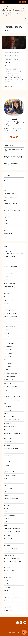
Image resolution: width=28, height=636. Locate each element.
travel (5, 573)
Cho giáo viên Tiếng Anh (10, 203)
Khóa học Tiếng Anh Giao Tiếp (12, 420)
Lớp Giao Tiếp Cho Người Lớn (12, 210)
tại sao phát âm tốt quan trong (12, 528)
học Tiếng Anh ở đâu (9, 376)
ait (4, 260)
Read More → (8, 86)
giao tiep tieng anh (9, 343)
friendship (6, 333)
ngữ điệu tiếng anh (9, 472)
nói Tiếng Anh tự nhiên (10, 475)
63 (4, 183)
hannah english (8, 353)
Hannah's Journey (9, 7)
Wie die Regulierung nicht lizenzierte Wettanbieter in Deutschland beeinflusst (14, 157)
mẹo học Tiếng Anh (9, 455)
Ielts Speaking (7, 406)
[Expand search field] (3, 2)
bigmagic (6, 270)
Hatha (5, 360)
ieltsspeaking (7, 410)
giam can (6, 336)
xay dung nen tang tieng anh (12, 597)
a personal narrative (9, 256)
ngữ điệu (6, 468)
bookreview (7, 276)
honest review (7, 393)
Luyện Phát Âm (8, 217)
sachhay (6, 512)
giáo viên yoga (8, 346)
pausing (6, 478)
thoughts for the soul (9, 552)
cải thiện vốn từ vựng (9, 283)
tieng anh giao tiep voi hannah (12, 558)
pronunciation (7, 495)
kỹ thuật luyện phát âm (10, 442)
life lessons (7, 445)
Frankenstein (7, 330)
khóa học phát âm (9, 416)
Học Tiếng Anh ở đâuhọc (10, 380)
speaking (6, 522)
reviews (6, 508)
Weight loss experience (10, 584)
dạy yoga (6, 303)
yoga (5, 603)
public (5, 220)
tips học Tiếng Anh (9, 567)
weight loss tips (8, 587)
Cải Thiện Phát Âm (9, 280)
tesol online (7, 545)
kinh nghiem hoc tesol (10, 430)
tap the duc (7, 535)
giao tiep (6, 340)
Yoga (5, 237)
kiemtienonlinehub (9, 423)
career (5, 290)
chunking (6, 293)
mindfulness (7, 458)
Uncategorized (8, 233)
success (6, 525)
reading (6, 501)
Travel (5, 230)
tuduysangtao (7, 577)
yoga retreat (7, 607)
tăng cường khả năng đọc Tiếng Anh (14, 532)
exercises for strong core (10, 313)
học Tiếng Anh (8, 370)
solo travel (6, 518)
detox (5, 306)
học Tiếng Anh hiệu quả (10, 373)
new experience (8, 462)
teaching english (8, 538)
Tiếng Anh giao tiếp (9, 555)
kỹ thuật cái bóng (8, 438)
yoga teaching (8, 610)
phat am (6, 485)
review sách (7, 505)
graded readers (8, 350)
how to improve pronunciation (12, 396)
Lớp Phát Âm (7, 213)
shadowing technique (9, 515)
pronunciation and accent (11, 498)
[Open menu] (25, 18)
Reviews (6, 223)
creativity (6, 296)
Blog (5, 190)
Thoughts (7, 65)
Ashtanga (6, 263)
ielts (5, 403)
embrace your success (10, 310)
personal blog (7, 482)
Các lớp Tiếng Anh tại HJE (11, 193)
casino (5, 200)
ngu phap (6, 465)
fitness (5, 323)
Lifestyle (6, 207)
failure (5, 320)
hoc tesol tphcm (8, 366)
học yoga (6, 390)
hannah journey (8, 356)
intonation (6, 413)
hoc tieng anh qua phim (10, 386)
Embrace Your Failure (11, 61)
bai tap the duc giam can (10, 266)
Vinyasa (6, 580)
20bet (5, 180)
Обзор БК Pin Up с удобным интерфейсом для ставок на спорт (12, 164)
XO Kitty (6, 600)
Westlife (6, 590)
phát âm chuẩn (8, 488)
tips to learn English (9, 570)
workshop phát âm (9, 593)
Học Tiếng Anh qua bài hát (11, 383)
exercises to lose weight (10, 316)
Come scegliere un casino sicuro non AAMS (13, 150)
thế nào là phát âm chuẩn (11, 548)
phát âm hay (7, 492)
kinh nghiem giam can (10, 426)
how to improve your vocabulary (13, 400)
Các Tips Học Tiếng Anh (10, 197)
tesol (5, 541)
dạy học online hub (9, 300)
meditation (7, 452)
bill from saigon (8, 273)
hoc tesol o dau (8, 363)
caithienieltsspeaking (9, 286)
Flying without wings (9, 326)
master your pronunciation (11, 448)
